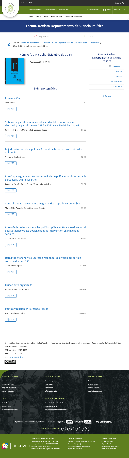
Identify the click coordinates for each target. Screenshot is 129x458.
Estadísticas (49, 388)
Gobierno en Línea (51, 406)
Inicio (31, 16)
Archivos (95, 43)
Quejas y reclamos (8, 391)
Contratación (6, 403)
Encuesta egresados (51, 381)
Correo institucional (51, 10)
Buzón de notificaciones (10, 410)
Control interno (93, 384)
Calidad (90, 381)
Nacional (23, 3)
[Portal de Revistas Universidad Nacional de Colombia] (8, 44)
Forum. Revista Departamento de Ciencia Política (64, 26)
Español (116, 67)
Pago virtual (49, 384)
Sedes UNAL (119, 3)
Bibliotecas (32, 3)
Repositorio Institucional (74, 16)
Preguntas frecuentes (9, 388)
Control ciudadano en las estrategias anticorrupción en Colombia (42, 203)
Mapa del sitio (19, 422)
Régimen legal (6, 406)
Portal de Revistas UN (30, 43)
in (63, 429)
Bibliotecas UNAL (56, 16)
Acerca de (115, 87)
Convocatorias (116, 82)
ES (124, 10)
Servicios (117, 10)
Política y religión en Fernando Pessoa (26, 309)
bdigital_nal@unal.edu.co (80, 444)
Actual (119, 72)
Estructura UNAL (64, 10)
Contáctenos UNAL (8, 384)
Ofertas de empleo (51, 391)
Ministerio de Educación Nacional (56, 410)
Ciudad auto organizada (18, 285)
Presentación (12, 98)
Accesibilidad (51, 422)
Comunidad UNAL (93, 10)
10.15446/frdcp (16, 357)
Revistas (38, 16)
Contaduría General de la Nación (55, 403)
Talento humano (93, 388)
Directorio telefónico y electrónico (35, 422)
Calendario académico (35, 10)
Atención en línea (7, 381)
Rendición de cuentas (95, 391)
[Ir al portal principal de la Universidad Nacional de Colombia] (10, 8)
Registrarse (43, 36)
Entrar (90, 36)
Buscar (46, 16)
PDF (12, 109)
